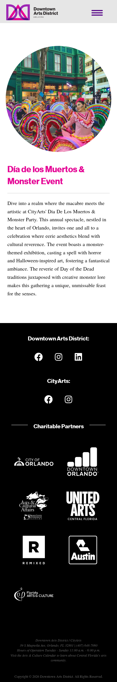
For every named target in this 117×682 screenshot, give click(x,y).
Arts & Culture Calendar (39, 655)
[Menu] (97, 13)
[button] (38, 357)
